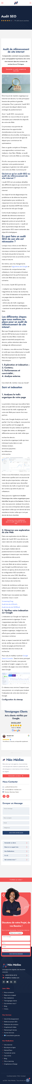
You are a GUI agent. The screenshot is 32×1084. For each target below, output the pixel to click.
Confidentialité (11, 1076)
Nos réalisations (9, 998)
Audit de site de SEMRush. (11, 607)
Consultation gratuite (13, 1035)
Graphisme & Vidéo (10, 1027)
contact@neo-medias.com (13, 789)
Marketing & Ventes (10, 1030)
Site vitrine (7, 1056)
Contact (23, 1076)
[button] (2, 2)
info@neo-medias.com (12, 978)
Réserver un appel (16, 933)
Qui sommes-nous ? (10, 860)
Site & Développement (11, 1019)
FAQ (18, 1076)
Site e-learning (9, 1061)
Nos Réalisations (9, 851)
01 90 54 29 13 (13, 787)
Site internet (8, 1045)
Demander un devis (10, 843)
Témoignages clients (10, 1001)
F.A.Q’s (6, 1009)
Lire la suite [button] (5, 748)
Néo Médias (14, 965)
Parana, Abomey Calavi (12, 792)
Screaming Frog (7, 601)
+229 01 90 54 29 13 (11, 975)
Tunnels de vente (9, 1053)
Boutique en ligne (10, 1047)
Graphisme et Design (10, 1064)
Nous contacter (9, 992)
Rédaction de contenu (11, 1024)
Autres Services (9, 1033)
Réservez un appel (10, 995)
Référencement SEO (10, 1022)
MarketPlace (8, 1050)
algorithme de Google (19, 266)
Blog (5, 1006)
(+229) (7, 787)
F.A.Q (6, 855)
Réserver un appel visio (11, 847)
